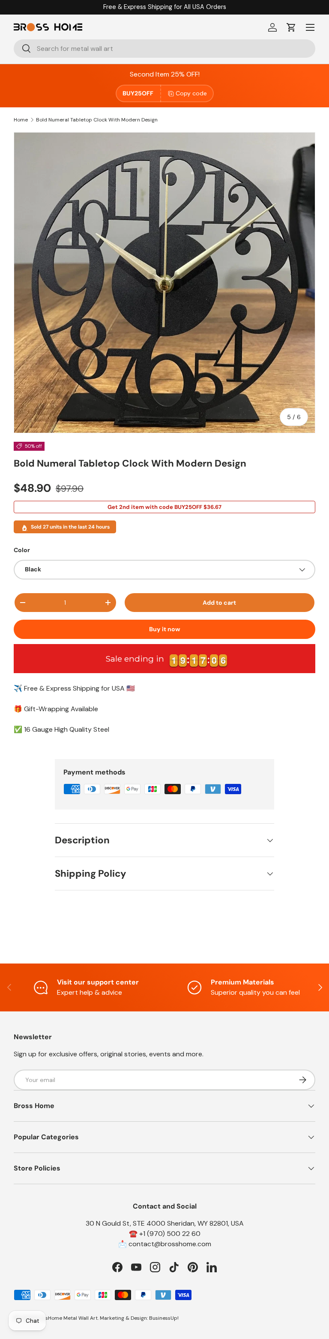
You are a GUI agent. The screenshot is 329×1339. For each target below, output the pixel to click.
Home (21, 119)
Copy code (191, 93)
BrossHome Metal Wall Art (66, 1318)
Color (22, 550)
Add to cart (219, 602)
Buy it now (164, 629)
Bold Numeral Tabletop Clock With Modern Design (97, 119)
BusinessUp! (164, 1318)
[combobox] (164, 48)
